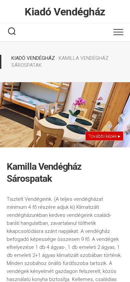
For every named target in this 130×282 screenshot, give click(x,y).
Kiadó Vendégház (65, 11)
